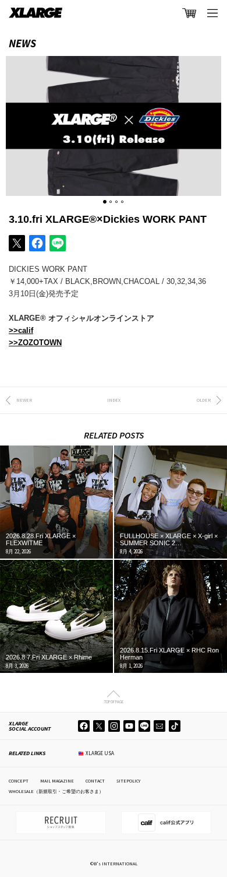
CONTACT (95, 781)
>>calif (21, 330)
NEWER (24, 400)
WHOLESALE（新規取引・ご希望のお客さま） (56, 791)
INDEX (113, 400)
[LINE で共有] (57, 243)
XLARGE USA (100, 753)
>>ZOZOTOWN (35, 342)
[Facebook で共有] (37, 243)
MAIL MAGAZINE (57, 781)
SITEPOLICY (128, 781)
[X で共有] (17, 243)
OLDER (204, 400)
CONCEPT (19, 781)
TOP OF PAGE (113, 701)
